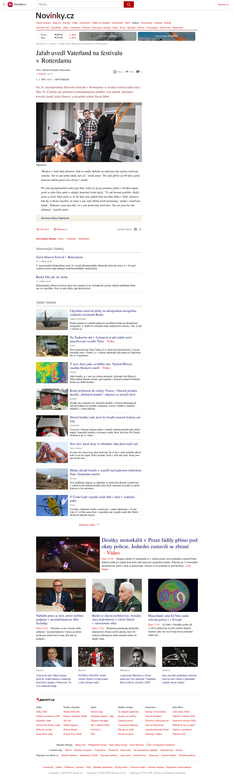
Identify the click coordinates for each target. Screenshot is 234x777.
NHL (93, 734)
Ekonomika (146, 23)
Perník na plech (126, 734)
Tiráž (88, 767)
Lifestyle (158, 23)
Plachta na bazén (83, 750)
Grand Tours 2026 (72, 734)
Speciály (131, 27)
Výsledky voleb (43, 720)
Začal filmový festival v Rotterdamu (59, 257)
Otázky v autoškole (182, 729)
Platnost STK (179, 734)
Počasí (141, 27)
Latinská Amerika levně (157, 729)
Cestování (75, 27)
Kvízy (122, 27)
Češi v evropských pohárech (160, 745)
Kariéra (79, 767)
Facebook (48, 767)
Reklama (69, 767)
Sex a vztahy (76, 448)
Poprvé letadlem (153, 716)
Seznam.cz (223, 4)
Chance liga (97, 711)
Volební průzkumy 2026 (48, 716)
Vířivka (179, 750)
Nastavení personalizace (179, 767)
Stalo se (57, 23)
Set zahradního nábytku (146, 750)
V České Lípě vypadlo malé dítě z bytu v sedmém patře (102, 499)
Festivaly (71, 238)
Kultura (135, 23)
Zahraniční (85, 23)
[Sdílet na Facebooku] (135, 229)
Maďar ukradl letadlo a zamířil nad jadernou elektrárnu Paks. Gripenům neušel (105, 472)
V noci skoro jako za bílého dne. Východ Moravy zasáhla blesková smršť (101, 366)
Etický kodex (121, 767)
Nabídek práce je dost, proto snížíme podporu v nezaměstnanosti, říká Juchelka (60, 619)
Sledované (177, 27)
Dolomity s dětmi (153, 734)
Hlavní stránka (43, 23)
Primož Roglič (70, 729)
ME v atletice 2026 (100, 725)
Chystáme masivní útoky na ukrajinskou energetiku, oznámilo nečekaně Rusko (103, 313)
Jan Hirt (67, 720)
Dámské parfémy (109, 755)
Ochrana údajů (137, 767)
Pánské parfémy (187, 755)
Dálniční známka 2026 (184, 716)
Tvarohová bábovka (128, 725)
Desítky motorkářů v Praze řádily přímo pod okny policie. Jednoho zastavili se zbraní (150, 543)
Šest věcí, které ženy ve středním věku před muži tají (104, 444)
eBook (120, 71)
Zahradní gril (166, 750)
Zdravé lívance (125, 720)
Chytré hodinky (168, 755)
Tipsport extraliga (99, 720)
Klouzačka (126, 750)
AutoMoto (56, 27)
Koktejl (167, 23)
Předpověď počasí (97, 745)
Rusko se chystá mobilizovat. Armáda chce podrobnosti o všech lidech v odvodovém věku (116, 619)
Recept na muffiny (127, 716)
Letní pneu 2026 (181, 711)
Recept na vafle (126, 729)
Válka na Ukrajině (101, 23)
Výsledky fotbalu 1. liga (102, 716)
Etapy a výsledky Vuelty (75, 716)
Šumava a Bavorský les (157, 720)
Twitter (58, 767)
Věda (65, 27)
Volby (75, 23)
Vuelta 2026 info (71, 711)
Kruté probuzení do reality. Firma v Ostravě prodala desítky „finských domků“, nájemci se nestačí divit (103, 392)
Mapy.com (80, 745)
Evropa (73, 478)
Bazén (68, 750)
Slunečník (113, 750)
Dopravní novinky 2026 (184, 720)
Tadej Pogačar (70, 725)
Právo (38, 69)
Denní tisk (165, 27)
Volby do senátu (44, 729)
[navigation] (3, 4)
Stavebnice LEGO (89, 755)
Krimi (127, 23)
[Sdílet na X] (140, 229)
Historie (86, 27)
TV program (152, 27)
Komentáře (117, 23)
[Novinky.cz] (55, 16)
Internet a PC (43, 27)
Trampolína (100, 750)
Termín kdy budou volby (48, 725)
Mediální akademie (103, 767)
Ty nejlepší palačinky (128, 711)
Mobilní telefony (69, 755)
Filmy (61, 238)
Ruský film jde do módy (52, 277)
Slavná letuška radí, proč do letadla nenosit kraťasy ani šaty (105, 419)
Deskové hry (140, 755)
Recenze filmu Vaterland (55, 218)
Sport (115, 27)
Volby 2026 (41, 711)
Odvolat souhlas (156, 767)
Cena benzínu (137, 745)
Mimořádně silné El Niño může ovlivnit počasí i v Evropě (168, 618)
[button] (89, 132)
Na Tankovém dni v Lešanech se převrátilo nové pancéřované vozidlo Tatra (101, 339)
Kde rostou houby (118, 745)
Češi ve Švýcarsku (154, 725)
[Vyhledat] (129, 4)
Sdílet (131, 71)
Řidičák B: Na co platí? (184, 725)
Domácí (66, 23)
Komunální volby (44, 734)
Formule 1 (96, 729)
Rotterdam (84, 238)
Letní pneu (125, 755)
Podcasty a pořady (101, 27)
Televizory (154, 755)
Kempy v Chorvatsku (155, 711)
